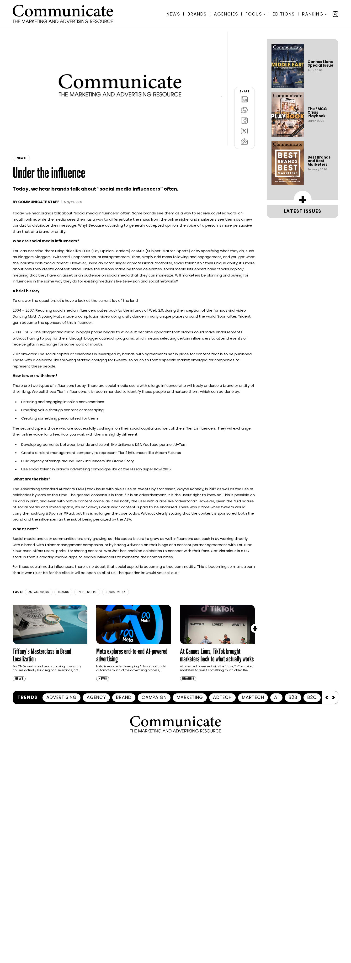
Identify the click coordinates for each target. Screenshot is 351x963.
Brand (124, 697)
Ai (276, 697)
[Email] (244, 141)
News (173, 14)
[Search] (335, 14)
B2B (293, 697)
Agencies (226, 14)
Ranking (313, 14)
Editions (284, 14)
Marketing (190, 697)
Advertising (61, 697)
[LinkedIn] (244, 99)
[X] (244, 131)
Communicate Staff (38, 201)
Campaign (154, 697)
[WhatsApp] (244, 110)
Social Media (115, 592)
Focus (253, 14)
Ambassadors (38, 592)
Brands (197, 14)
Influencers (87, 592)
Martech (253, 697)
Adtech (222, 697)
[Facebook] (244, 120)
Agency (96, 697)
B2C (312, 697)
